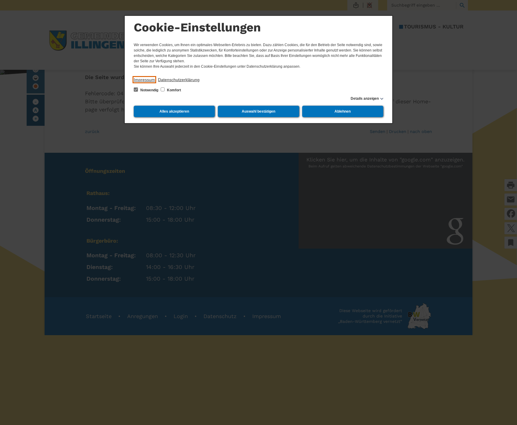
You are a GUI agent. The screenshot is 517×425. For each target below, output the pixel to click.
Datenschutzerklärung (179, 79)
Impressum (144, 79)
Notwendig (149, 90)
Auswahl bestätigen (258, 111)
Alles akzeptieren (174, 111)
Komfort (173, 90)
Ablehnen (342, 111)
